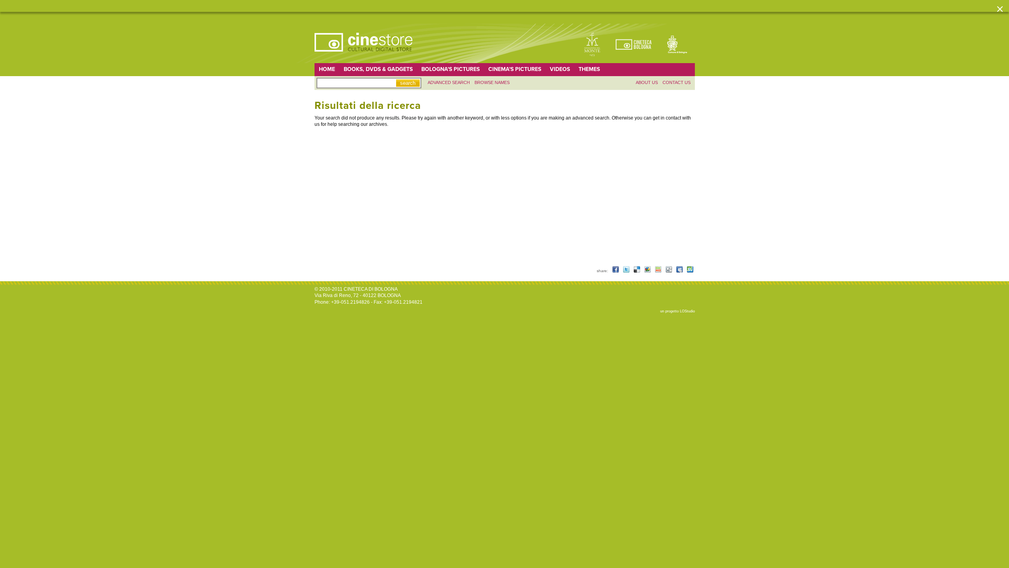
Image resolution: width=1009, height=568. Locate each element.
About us (647, 82)
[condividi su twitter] (627, 271)
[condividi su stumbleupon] (690, 271)
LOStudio (687, 311)
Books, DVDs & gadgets (378, 69)
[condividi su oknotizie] (659, 271)
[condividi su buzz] (648, 271)
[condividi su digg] (669, 271)
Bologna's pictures (450, 69)
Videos (560, 69)
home (327, 69)
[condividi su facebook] (616, 271)
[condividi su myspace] (680, 271)
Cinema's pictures (514, 69)
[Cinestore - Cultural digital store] (364, 55)
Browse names (492, 82)
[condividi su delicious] (637, 271)
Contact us (677, 82)
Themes (589, 69)
